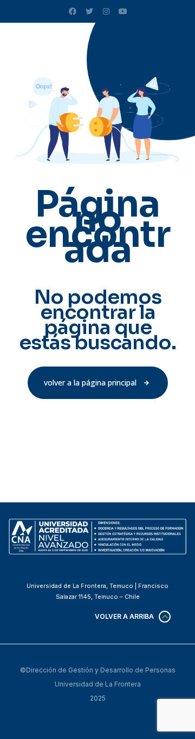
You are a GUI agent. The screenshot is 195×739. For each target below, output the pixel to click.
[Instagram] (106, 11)
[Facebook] (72, 11)
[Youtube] (123, 11)
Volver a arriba (124, 616)
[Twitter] (89, 11)
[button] (98, 383)
